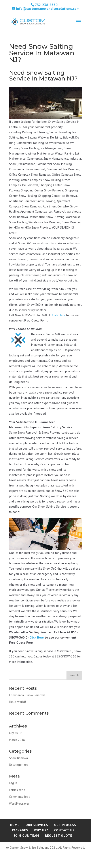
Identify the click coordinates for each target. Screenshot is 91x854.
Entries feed (17, 790)
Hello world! (17, 702)
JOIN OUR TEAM (26, 836)
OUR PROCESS (65, 825)
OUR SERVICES (37, 825)
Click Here (58, 315)
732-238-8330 (46, 4)
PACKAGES (20, 830)
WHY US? (41, 830)
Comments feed (19, 797)
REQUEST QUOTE (58, 836)
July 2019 (15, 733)
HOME (15, 825)
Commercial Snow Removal (27, 695)
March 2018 (17, 740)
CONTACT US (64, 830)
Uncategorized (18, 765)
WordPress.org (19, 804)
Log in (13, 783)
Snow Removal (19, 758)
